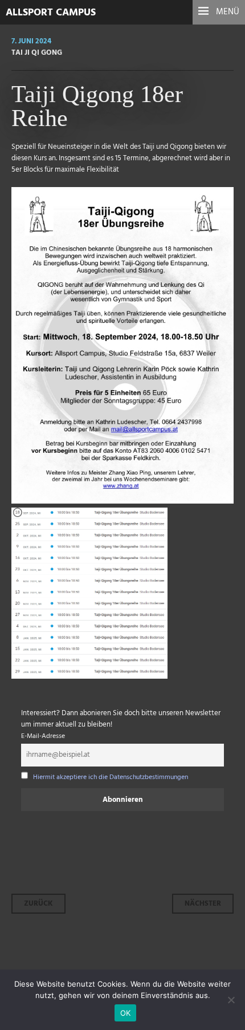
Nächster (203, 904)
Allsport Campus (51, 13)
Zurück (38, 904)
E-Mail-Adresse (43, 736)
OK (125, 1012)
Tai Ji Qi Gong (36, 53)
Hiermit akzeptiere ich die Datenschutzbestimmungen (110, 777)
